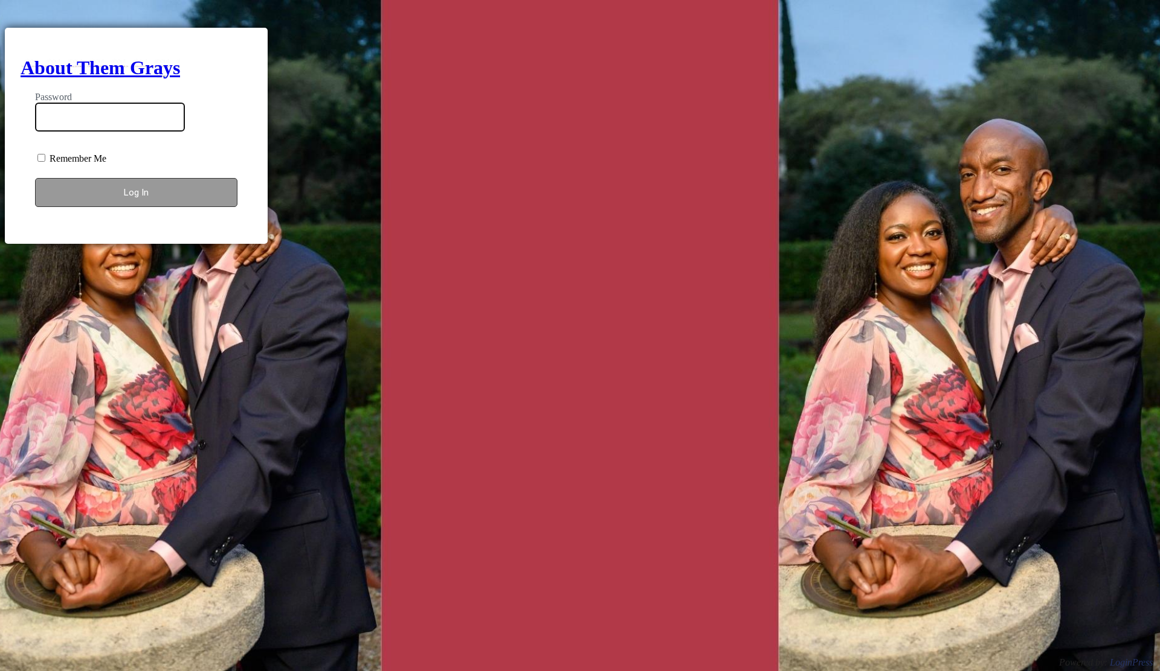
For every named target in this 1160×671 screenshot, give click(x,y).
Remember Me (76, 158)
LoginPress (1131, 662)
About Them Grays (100, 67)
